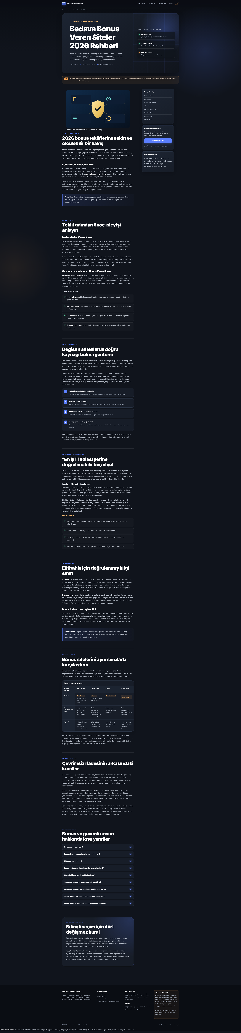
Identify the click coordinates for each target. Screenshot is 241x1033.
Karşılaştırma (162, 3)
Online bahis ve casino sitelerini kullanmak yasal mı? (85, 903)
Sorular (171, 3)
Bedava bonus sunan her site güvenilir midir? (82, 854)
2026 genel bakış (149, 95)
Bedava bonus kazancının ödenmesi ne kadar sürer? (85, 896)
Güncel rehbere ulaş (158, 140)
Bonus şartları (148, 116)
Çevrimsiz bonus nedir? (73, 847)
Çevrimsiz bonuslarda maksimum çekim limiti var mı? (85, 889)
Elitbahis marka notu (150, 109)
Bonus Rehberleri (74, 10)
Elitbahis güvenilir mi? (73, 861)
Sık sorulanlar (148, 119)
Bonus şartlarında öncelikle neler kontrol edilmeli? (84, 868)
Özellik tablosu (148, 113)
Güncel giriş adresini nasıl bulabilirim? (79, 875)
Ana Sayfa (65, 10)
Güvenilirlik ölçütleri (149, 106)
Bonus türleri (141, 3)
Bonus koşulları (101, 996)
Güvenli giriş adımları (150, 102)
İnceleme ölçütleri (101, 994)
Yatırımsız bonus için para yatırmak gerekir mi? (83, 882)
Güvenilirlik (151, 3)
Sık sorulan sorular (102, 999)
